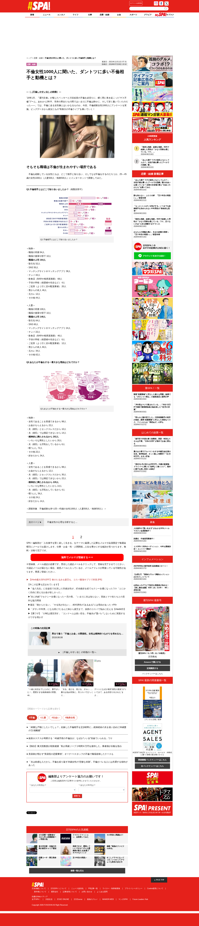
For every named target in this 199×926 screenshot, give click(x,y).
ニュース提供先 (77, 888)
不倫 (32, 717)
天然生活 (49, 899)
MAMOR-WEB (108, 899)
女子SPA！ (36, 899)
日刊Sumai (78, 899)
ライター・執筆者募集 (111, 888)
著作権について (40, 892)
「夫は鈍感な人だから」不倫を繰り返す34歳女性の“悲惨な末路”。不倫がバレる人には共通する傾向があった (78, 763)
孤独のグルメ (92, 899)
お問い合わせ (87, 892)
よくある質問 (102, 892)
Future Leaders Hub (140, 899)
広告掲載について (39, 888)
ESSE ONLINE (63, 899)
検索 (165, 8)
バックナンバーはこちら (152, 674)
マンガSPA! (123, 899)
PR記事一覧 (93, 888)
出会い (56, 717)
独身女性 (70, 717)
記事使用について (70, 892)
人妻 (44, 717)
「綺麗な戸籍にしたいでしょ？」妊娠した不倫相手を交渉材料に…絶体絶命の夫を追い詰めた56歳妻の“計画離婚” (77, 729)
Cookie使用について (155, 888)
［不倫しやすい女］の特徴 (44, 92)
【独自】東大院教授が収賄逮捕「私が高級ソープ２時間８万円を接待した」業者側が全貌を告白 (75, 746)
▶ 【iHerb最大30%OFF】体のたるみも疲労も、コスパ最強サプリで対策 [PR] (64, 579)
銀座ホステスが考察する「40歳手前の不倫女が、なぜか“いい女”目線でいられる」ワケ (70, 738)
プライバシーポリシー (134, 888)
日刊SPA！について (59, 888)
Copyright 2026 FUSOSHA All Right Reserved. (50, 905)
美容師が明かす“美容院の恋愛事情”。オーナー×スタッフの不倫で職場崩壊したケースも (71, 754)
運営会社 (55, 892)
